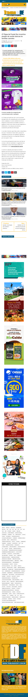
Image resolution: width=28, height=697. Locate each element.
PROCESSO (13, 588)
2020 (15, 529)
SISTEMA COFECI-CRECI (20, 593)
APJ (13, 534)
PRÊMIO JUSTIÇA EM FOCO (6, 588)
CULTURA (6, 548)
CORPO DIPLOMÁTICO (21, 546)
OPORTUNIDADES (12, 584)
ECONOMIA (11, 555)
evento (15, 565)
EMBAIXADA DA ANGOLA (6, 557)
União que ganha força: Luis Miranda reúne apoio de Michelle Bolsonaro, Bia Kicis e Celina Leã (14, 688)
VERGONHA (10, 598)
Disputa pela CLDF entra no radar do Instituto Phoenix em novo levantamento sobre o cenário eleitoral (12, 63)
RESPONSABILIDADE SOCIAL (6, 591)
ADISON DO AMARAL (18, 532)
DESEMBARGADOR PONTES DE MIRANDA (15, 550)
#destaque (13, 527)
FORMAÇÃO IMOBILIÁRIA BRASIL (20, 569)
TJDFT (21, 595)
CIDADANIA (9, 543)
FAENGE (15, 567)
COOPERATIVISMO (5, 546)
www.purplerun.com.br (17, 146)
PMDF (21, 584)
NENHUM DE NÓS (5, 584)
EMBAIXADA (19, 555)
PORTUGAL (20, 586)
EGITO (15, 555)
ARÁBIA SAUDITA (18, 534)
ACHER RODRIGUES (11, 532)
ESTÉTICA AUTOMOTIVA (6, 565)
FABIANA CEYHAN (10, 567)
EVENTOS (19, 565)
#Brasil (3, 527)
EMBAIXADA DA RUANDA (15, 557)
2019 (13, 529)
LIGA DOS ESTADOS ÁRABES (6, 579)
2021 (18, 529)
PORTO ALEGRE (14, 586)
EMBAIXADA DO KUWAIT (16, 558)
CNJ (22, 543)
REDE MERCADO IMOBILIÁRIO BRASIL (8, 590)
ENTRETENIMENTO (16, 562)
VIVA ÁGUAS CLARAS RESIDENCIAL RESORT (9, 600)
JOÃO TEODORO (11, 574)
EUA (12, 565)
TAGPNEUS (11, 595)
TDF (18, 595)
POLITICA (3, 586)
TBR (15, 595)
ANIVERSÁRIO (4, 534)
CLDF (19, 543)
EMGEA (21, 560)
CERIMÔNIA (4, 543)
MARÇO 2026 (12, 581)
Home (11, 695)
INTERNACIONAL (5, 574)
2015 (7, 529)
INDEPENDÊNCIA (10, 572)
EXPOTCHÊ (4, 567)
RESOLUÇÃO (17, 590)
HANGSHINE (4, 572)
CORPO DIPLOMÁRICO (12, 546)
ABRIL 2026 (18, 531)
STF (7, 595)
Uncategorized (19, 7)
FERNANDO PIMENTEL (21, 567)
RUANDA (13, 591)
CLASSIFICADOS (14, 543)
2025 (3, 531)
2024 (23, 529)
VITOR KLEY (19, 598)
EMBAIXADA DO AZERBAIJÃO (6, 558)
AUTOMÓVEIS (8, 536)
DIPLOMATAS (10, 553)
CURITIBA (10, 548)
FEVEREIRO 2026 (4, 569)
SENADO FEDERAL (5, 593)
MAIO (22, 579)
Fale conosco (16, 695)
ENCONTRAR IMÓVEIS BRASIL (6, 562)
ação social (4, 532)
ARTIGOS (23, 534)
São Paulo (18, 591)
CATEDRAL (18, 541)
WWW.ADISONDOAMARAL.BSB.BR (7, 602)
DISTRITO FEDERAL (16, 553)
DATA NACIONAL (5, 550)
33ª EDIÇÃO (9, 531)
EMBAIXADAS (17, 560)
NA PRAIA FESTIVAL (18, 583)
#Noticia (3, 529)
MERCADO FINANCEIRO (19, 581)
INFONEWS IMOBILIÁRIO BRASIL (19, 572)
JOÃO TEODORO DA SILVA (19, 574)
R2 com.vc (18, 588)
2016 (10, 529)
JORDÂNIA (3, 576)
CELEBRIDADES (23, 541)
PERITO (17, 584)
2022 (21, 529)
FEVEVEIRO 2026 (10, 569)
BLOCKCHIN (4, 539)
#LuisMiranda (18, 527)
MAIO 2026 (3, 581)
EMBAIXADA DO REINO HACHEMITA (7, 560)
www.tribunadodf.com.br (7, 42)
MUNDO (12, 583)
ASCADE (3, 536)
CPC (2, 548)
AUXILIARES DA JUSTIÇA (15, 536)
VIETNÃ (14, 598)
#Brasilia (7, 527)
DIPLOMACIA (4, 553)
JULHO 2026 (13, 576)
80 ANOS (14, 531)
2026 (5, 531)
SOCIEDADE (4, 595)
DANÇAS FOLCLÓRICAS (17, 548)
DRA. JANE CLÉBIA (5, 555)
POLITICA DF (9, 586)
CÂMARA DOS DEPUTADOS (6, 541)
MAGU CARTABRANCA (15, 579)
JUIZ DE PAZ (9, 576)
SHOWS (10, 593)
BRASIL (8, 539)
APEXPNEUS (10, 534)
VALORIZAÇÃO (4, 598)
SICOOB (14, 593)
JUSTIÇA (18, 576)
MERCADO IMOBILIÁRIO (6, 583)
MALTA (8, 581)
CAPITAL (13, 541)
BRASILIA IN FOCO (14, 539)
